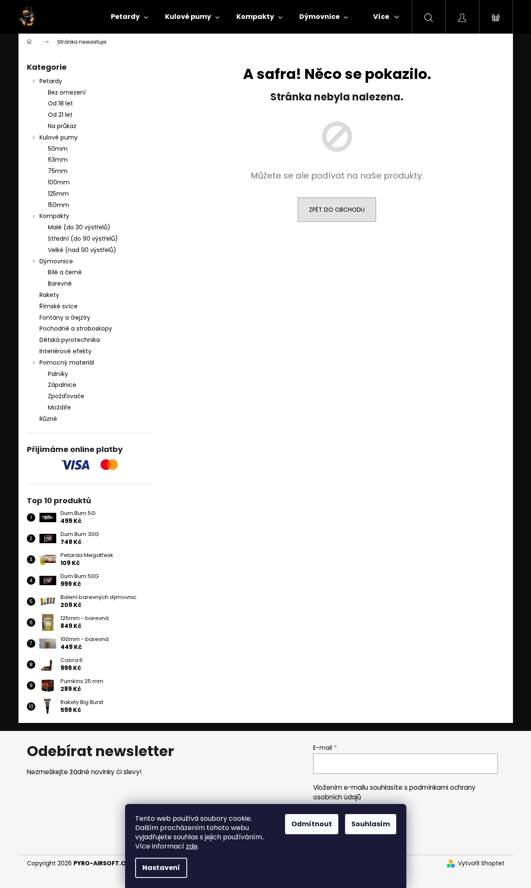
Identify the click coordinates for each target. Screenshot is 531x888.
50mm (58, 148)
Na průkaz (62, 126)
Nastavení (161, 867)
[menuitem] (129, 17)
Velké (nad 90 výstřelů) (82, 250)
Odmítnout (311, 824)
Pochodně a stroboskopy (75, 328)
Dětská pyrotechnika (69, 340)
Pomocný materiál (66, 362)
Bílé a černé (65, 272)
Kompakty (54, 216)
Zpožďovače (66, 396)
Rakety (49, 295)
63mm (58, 159)
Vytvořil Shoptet (481, 863)
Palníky (58, 374)
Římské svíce (58, 306)
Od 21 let (60, 114)
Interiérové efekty (65, 351)
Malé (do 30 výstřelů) (79, 227)
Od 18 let (60, 103)
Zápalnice (62, 385)
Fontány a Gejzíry (64, 317)
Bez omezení (67, 92)
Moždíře (59, 407)
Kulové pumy (58, 137)
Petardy (50, 81)
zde (192, 846)
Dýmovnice (56, 261)
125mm (58, 193)
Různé (48, 419)
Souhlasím (370, 824)
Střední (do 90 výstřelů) (83, 238)
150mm (58, 205)
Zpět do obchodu (337, 209)
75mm (58, 171)
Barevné (60, 283)
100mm (59, 182)
